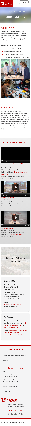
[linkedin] (19, 414)
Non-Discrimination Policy (10, 386)
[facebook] (12, 414)
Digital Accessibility (8, 379)
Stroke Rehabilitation (15, 234)
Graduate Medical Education (11, 381)
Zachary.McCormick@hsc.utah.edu (15, 335)
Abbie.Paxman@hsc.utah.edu (13, 304)
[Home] (6, 3)
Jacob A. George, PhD (8, 197)
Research (5, 360)
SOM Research (7, 391)
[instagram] (22, 414)
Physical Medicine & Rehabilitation (18, 12)
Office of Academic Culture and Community (15, 389)
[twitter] (9, 414)
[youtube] (15, 414)
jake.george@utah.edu (12, 333)
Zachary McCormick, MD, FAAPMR (12, 164)
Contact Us (6, 353)
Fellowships (6, 358)
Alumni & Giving (7, 374)
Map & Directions (8, 384)
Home (4, 12)
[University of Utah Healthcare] (15, 400)
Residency (6, 363)
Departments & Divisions (10, 376)
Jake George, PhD (15, 325)
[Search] (24, 5)
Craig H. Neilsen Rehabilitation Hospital (14, 355)
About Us (5, 371)
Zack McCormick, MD (11, 327)
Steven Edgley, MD (7, 228)
